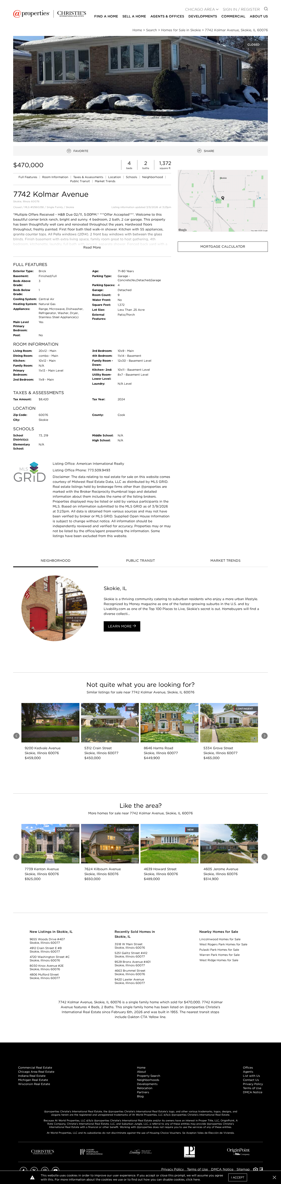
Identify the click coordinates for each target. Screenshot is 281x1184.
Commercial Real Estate (35, 1067)
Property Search (148, 1075)
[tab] (55, 561)
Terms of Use (252, 1088)
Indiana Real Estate (31, 1075)
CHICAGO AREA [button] (200, 9)
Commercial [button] (233, 16)
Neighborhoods (148, 1080)
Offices (248, 1067)
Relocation (144, 1088)
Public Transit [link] (80, 181)
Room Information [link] (55, 177)
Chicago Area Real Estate (36, 1071)
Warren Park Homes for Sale (219, 954)
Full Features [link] (28, 177)
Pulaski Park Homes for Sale (219, 949)
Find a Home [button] (106, 16)
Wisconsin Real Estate (34, 1084)
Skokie (70, 207)
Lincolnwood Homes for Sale (219, 939)
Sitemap (243, 1169)
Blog (140, 1096)
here (196, 1179)
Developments (202, 16)
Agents (248, 1071)
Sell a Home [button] (134, 16)
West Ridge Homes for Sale (218, 960)
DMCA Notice (252, 1092)
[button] (223, 201)
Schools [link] (132, 177)
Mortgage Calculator (222, 247)
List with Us (251, 1075)
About (141, 1071)
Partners (143, 1092)
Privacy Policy (253, 1084)
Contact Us (251, 1080)
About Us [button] (259, 16)
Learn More (120, 626)
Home (141, 1067)
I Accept (237, 1177)
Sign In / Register (241, 9)
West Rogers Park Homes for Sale (223, 944)
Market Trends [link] (105, 181)
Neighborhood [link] (153, 177)
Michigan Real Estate (33, 1080)
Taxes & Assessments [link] (88, 177)
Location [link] (115, 177)
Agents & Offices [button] (167, 16)
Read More (92, 247)
